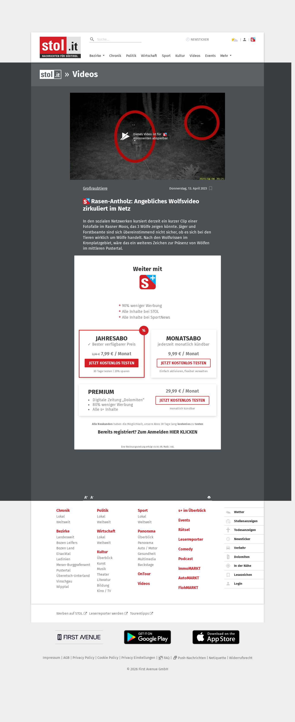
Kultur (180, 56)
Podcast (185, 559)
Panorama (146, 531)
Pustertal (63, 570)
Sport (166, 56)
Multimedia (147, 559)
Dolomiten (242, 557)
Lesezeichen (243, 575)
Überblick (105, 558)
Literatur (104, 580)
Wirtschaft (149, 56)
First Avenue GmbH (153, 669)
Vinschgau (64, 581)
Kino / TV (104, 591)
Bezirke (95, 56)
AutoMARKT (188, 578)
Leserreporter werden (106, 613)
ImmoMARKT (189, 568)
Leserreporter (190, 539)
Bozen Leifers (66, 543)
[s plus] (253, 39)
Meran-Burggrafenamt (73, 565)
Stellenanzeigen (246, 521)
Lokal (60, 516)
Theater (103, 574)
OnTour (144, 574)
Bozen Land (65, 548)
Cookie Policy (107, 658)
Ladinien (63, 559)
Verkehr (240, 548)
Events (210, 56)
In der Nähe (242, 566)
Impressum (51, 658)
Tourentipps (139, 613)
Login (238, 584)
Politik (131, 56)
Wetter (239, 512)
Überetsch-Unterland (73, 576)
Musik (101, 569)
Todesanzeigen (245, 530)
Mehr (224, 56)
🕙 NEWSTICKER (197, 39)
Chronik (115, 56)
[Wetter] (234, 40)
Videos (195, 56)
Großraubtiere (95, 188)
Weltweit (63, 522)
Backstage (146, 565)
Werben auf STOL (69, 613)
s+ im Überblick (192, 510)
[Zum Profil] (244, 39)
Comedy (185, 549)
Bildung (103, 585)
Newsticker (242, 539)
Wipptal (62, 587)
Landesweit (65, 537)
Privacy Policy (83, 658)
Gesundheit (147, 554)
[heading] (147, 205)
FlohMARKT (188, 588)
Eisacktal (63, 554)
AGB (66, 658)
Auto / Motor (147, 548)
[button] (210, 188)
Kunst (101, 563)
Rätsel (184, 530)
